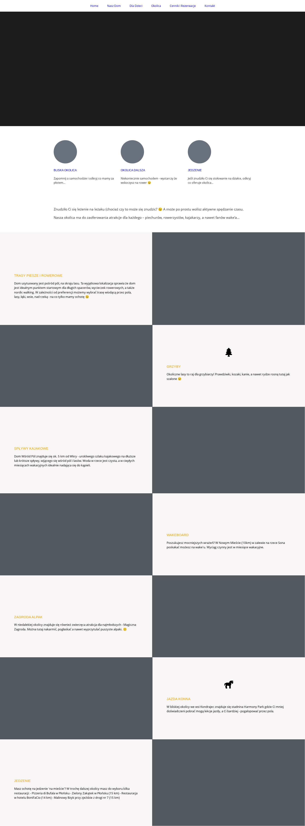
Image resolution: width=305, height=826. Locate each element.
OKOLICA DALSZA (133, 170)
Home (94, 6)
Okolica (156, 6)
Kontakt (210, 6)
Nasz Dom (114, 6)
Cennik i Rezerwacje (183, 6)
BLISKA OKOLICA (65, 170)
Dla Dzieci (136, 6)
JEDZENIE (195, 170)
